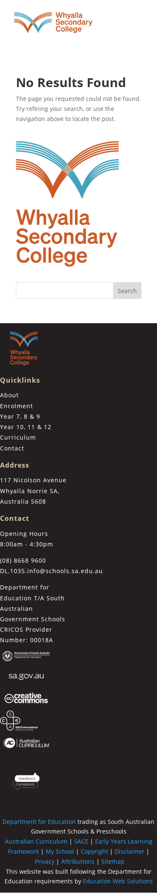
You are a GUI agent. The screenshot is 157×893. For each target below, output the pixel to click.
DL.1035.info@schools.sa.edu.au (51, 571)
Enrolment (16, 406)
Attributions (78, 861)
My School (60, 851)
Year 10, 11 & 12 (25, 427)
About (9, 395)
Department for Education (39, 822)
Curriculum (18, 437)
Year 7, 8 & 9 (20, 416)
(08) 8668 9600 (23, 560)
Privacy (44, 861)
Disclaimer (129, 851)
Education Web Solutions (118, 881)
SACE (81, 841)
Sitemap (112, 861)
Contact (12, 448)
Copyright (94, 851)
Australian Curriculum (36, 841)
